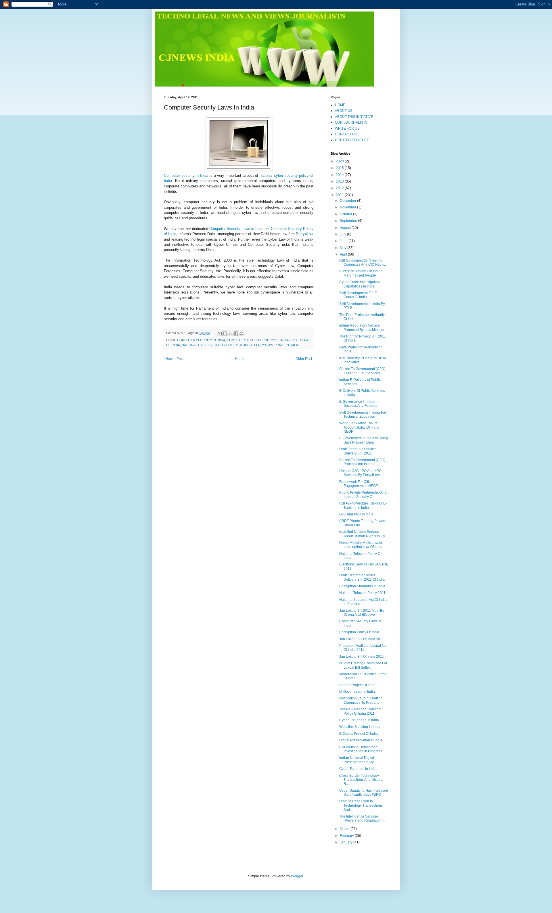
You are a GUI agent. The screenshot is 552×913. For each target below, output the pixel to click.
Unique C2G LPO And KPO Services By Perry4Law (360, 473)
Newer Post (174, 359)
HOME (340, 105)
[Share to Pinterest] (241, 333)
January (346, 842)
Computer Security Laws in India (236, 229)
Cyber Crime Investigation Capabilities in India (359, 284)
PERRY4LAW (263, 345)
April (344, 254)
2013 (340, 181)
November (348, 207)
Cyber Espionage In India (359, 720)
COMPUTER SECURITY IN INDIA (201, 340)
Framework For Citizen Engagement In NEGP (358, 484)
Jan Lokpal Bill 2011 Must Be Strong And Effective (361, 613)
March (345, 829)
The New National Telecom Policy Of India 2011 (360, 711)
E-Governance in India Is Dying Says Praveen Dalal (363, 440)
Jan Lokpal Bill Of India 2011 (361, 639)
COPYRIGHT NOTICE (352, 140)
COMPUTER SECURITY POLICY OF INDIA (258, 340)
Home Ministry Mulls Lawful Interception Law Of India (360, 545)
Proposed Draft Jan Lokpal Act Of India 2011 (362, 648)
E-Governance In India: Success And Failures (358, 404)
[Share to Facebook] (236, 333)
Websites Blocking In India (359, 727)
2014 (340, 175)
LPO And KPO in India (356, 514)
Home (239, 359)
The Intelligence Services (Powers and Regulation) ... (362, 818)
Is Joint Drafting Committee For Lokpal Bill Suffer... (363, 665)
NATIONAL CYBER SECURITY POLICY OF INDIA (217, 345)
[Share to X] (230, 333)
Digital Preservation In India (360, 740)
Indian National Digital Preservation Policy (356, 760)
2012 (340, 188)
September (349, 221)
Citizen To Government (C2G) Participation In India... (362, 462)
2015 (340, 168)
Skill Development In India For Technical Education (362, 415)
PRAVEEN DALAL (287, 345)
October (346, 214)
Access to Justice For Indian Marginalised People (361, 273)
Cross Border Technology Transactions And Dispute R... (361, 780)
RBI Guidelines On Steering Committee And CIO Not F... (362, 262)
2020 (340, 161)
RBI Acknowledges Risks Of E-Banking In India (363, 505)
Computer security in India (186, 175)
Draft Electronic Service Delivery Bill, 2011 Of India (362, 577)
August (346, 228)
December (348, 201)
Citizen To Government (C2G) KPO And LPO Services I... (362, 371)
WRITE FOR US (347, 128)
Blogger (297, 876)
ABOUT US (343, 111)
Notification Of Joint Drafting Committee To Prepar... (361, 700)
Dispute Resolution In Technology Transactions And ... (361, 805)
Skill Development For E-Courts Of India (358, 295)
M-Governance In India (357, 692)
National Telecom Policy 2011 (362, 593)
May (343, 248)
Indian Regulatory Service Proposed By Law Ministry (361, 327)
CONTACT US (346, 134)
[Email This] (220, 333)
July (343, 234)
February (347, 836)
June (344, 241)
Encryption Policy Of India (359, 632)
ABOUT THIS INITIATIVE (354, 117)
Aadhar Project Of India (357, 685)
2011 (340, 195)
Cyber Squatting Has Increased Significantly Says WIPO (363, 793)
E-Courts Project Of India (358, 734)
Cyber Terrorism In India (358, 769)
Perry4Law (304, 234)
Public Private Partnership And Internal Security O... (363, 494)
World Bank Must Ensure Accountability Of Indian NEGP (359, 427)
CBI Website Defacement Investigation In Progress (360, 749)
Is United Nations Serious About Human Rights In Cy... (363, 534)
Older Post (304, 359)
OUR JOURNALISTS (351, 122)
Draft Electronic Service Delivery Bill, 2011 (357, 451)
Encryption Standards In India (362, 586)
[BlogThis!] (225, 333)
